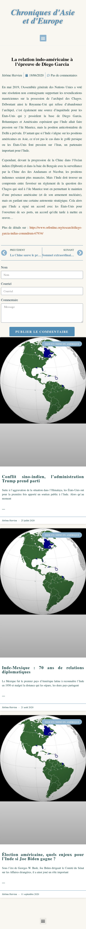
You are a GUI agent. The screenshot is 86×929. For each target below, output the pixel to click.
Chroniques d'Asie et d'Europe (43, 16)
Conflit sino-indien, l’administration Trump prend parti (43, 479)
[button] (43, 38)
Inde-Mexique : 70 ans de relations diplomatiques (43, 670)
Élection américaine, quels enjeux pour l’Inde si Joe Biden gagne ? (43, 856)
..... (3, 508)
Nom (4, 267)
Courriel (6, 283)
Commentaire (9, 300)
